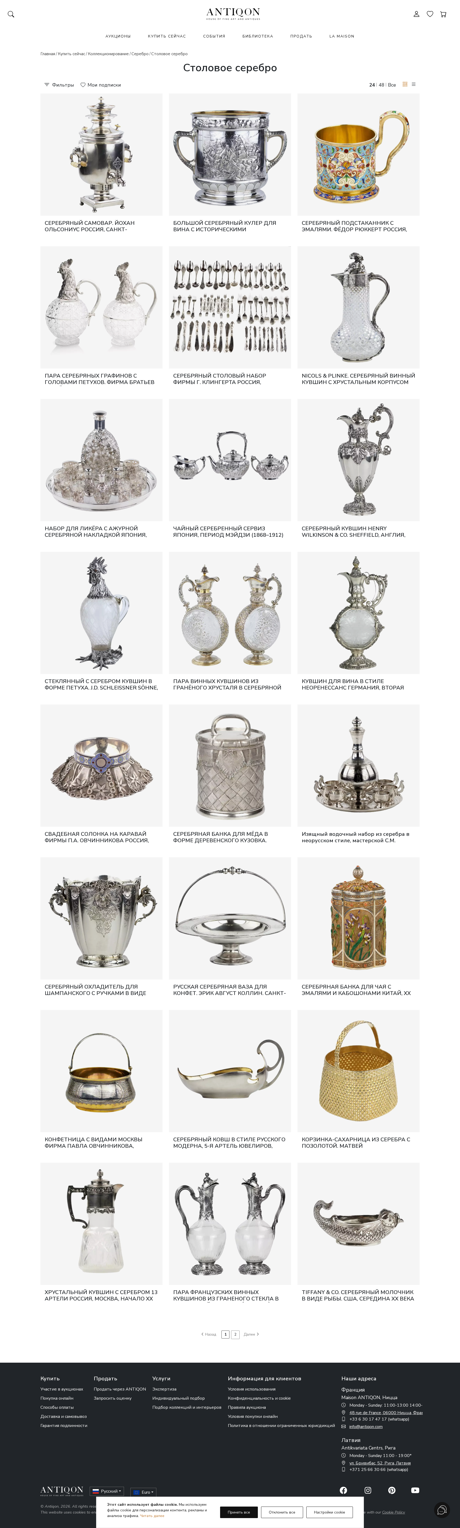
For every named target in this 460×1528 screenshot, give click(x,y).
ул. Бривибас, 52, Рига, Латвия (380, 1463)
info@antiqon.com (366, 1427)
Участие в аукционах (61, 1389)
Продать (301, 36)
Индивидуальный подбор (178, 1398)
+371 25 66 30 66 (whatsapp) (378, 1470)
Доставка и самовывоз (63, 1416)
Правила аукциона (247, 1407)
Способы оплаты (57, 1407)
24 (372, 85)
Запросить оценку (112, 1398)
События (214, 36)
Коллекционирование (108, 54)
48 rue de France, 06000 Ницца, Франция (390, 1413)
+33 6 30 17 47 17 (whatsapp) (379, 1419)
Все (392, 85)
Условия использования (252, 1389)
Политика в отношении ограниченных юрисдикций (281, 1426)
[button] (405, 84)
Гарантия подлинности (63, 1426)
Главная (47, 54)
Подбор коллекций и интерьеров (186, 1407)
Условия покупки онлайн (253, 1416)
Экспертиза (164, 1389)
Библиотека (258, 36)
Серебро (140, 54)
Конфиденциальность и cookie (259, 1398)
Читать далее (152, 1515)
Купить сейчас (167, 36)
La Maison (342, 36)
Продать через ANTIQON (120, 1389)
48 (381, 85)
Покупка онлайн (56, 1398)
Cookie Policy (393, 1512)
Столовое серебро (169, 54)
